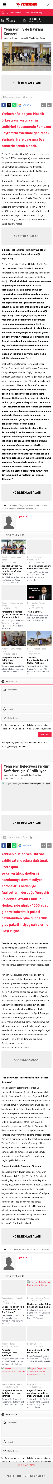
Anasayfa (7, 38)
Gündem (37, 557)
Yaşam (4, 651)
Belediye (15, 38)
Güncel (12, 557)
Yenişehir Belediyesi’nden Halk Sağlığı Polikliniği (37, 660)
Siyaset (30, 560)
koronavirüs (16, 1249)
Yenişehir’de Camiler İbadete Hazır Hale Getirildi (11, 1393)
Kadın (18, 557)
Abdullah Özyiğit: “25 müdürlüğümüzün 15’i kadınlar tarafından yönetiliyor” (11, 569)
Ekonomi (31, 1298)
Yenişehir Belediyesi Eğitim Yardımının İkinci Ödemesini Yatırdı (13, 614)
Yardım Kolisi (27, 1249)
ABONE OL (27, 105)
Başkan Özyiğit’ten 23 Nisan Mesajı (38, 1351)
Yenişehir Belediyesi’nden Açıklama (9, 1353)
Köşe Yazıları (32, 603)
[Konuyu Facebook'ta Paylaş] (3, 105)
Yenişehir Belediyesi (17, 508)
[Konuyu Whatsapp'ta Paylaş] (14, 105)
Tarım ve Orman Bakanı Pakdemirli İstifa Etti (39, 567)
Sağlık (43, 649)
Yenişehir (31, 651)
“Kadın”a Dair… (34, 611)
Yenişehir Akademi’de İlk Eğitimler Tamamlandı (12, 660)
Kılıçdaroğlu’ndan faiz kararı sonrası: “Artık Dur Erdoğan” (12, 1309)
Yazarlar (30, 605)
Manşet (4, 560)
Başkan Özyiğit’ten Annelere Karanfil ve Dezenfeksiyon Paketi (38, 1393)
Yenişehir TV (31, 508)
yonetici (23, 516)
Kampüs (19, 603)
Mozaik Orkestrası (32, 505)
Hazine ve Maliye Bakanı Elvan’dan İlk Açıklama (39, 1305)
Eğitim (12, 649)
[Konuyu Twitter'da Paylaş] (9, 105)
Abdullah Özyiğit (18, 505)
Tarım (36, 560)
